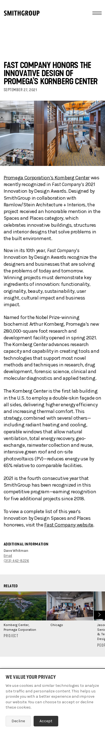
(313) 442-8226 (16, 561)
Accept (45, 721)
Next (98, 614)
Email (8, 556)
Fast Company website (68, 525)
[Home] (22, 13)
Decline (18, 721)
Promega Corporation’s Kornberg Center (47, 178)
